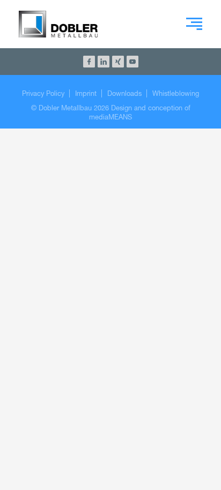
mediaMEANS (110, 117)
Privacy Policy (43, 93)
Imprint (86, 93)
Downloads (124, 93)
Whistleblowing (175, 93)
